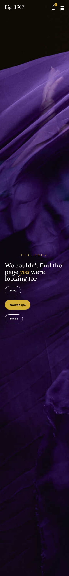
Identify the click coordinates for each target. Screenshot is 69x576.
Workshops (17, 305)
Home (13, 290)
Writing (14, 318)
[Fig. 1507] (14, 8)
